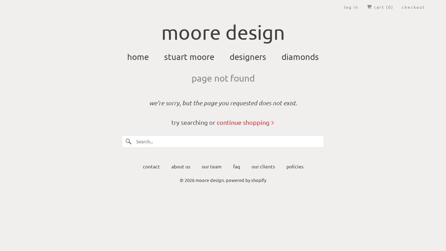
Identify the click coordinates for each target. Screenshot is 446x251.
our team (212, 166)
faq (236, 166)
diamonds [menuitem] (300, 57)
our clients (263, 166)
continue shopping (244, 122)
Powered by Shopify (246, 180)
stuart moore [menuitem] (189, 57)
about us (180, 166)
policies (294, 166)
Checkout (413, 7)
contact (151, 166)
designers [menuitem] (248, 57)
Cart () (382, 7)
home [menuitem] (138, 57)
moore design (209, 180)
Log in (351, 7)
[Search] (129, 141)
